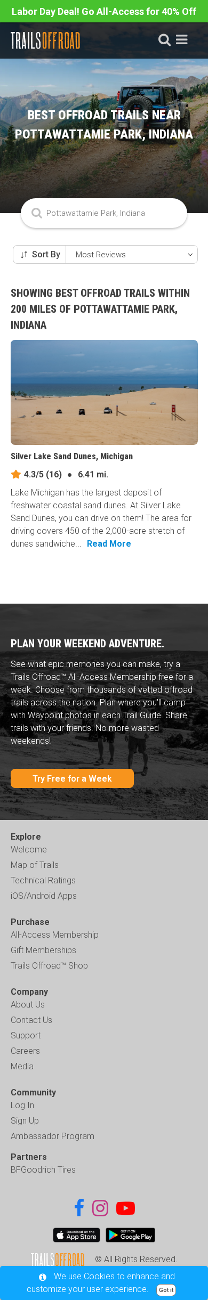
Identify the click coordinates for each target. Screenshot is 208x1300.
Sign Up (25, 1121)
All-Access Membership (55, 935)
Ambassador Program (52, 1136)
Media (22, 1066)
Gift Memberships (43, 950)
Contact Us (31, 1020)
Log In (22, 1105)
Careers (25, 1051)
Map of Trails (35, 865)
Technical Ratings (43, 880)
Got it (166, 1290)
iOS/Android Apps (44, 896)
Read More (109, 544)
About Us (28, 1005)
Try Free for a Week (72, 779)
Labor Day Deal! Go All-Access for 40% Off (104, 11)
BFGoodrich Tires (43, 1170)
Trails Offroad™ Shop (49, 966)
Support (26, 1035)
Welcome (29, 849)
